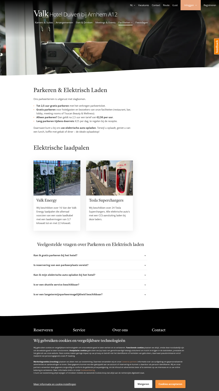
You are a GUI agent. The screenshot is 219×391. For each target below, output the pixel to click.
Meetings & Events (105, 22)
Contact (156, 5)
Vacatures (143, 5)
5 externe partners (129, 361)
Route (166, 5)
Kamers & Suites (44, 22)
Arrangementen (64, 22)
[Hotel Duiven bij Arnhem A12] (75, 17)
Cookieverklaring (87, 370)
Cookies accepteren (170, 384)
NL (131, 5)
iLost (175, 5)
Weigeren (143, 384)
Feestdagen (141, 22)
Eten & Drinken (84, 22)
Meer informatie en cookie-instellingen (55, 384)
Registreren (210, 5)
